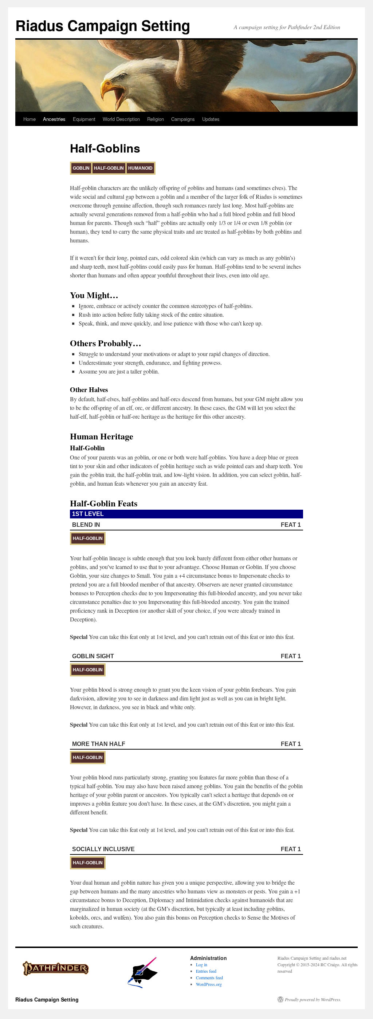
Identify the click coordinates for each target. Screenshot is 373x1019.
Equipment (84, 118)
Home (29, 118)
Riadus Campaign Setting (102, 25)
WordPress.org (209, 984)
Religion (155, 118)
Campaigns (183, 118)
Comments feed (209, 977)
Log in (201, 964)
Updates (211, 118)
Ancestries (54, 118)
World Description (121, 118)
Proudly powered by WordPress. (313, 999)
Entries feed (206, 971)
